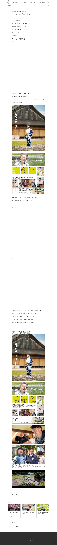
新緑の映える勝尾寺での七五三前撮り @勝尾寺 (43, 513)
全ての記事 (9, 5)
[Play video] (28, 434)
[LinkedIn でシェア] (16, 494)
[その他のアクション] (44, 11)
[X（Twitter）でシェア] (14, 494)
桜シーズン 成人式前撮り (13, 512)
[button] (48, 5)
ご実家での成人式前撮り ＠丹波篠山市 (28, 513)
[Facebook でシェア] (12, 494)
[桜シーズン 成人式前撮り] (14, 507)
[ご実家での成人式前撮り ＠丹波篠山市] (28, 507)
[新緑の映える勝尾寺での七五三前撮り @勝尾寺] (43, 507)
